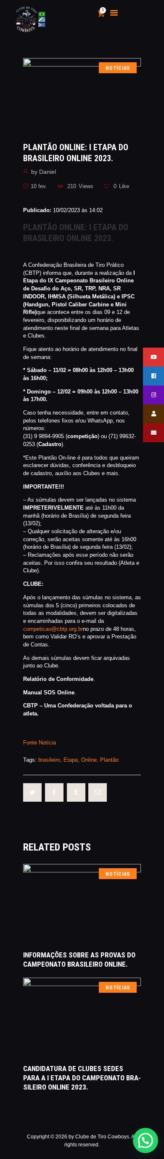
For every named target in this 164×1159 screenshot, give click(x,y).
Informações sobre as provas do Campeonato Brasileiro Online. (79, 959)
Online (89, 760)
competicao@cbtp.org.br (53, 629)
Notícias (118, 68)
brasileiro (49, 760)
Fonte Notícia (39, 742)
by (43, 171)
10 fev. (39, 186)
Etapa (70, 760)
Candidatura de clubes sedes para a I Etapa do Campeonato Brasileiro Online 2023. (82, 1077)
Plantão (109, 760)
